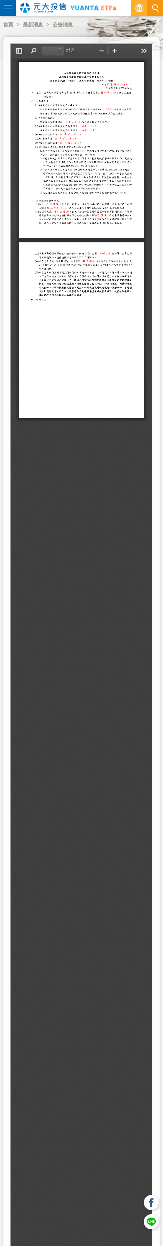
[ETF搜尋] (155, 8)
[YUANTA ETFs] (93, 8)
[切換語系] (139, 8)
